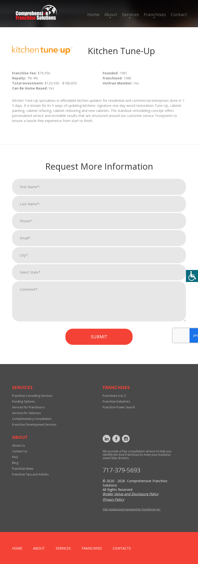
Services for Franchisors (28, 407)
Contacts (122, 548)
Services (130, 14)
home (17, 548)
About (110, 14)
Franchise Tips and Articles (30, 474)
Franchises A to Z (114, 396)
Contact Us (19, 451)
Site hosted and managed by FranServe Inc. (132, 509)
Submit (99, 337)
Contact (179, 14)
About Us (18, 445)
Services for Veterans (26, 413)
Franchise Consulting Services (32, 396)
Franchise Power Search (119, 407)
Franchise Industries (116, 401)
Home (93, 14)
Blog (15, 463)
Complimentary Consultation (31, 419)
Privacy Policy (113, 499)
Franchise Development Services (34, 425)
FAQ (15, 457)
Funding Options (23, 401)
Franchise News (22, 469)
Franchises (155, 14)
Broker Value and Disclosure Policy (130, 494)
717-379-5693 (121, 470)
